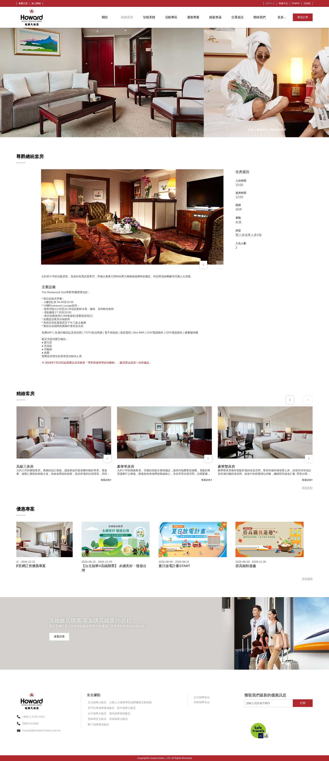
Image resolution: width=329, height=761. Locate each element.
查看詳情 (105, 480)
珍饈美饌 (149, 17)
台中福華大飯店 (97, 713)
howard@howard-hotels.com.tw (41, 730)
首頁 (250, 129)
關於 (105, 17)
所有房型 (307, 487)
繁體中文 (270, 3)
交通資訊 (237, 17)
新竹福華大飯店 (126, 707)
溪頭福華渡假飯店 (119, 713)
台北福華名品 (202, 697)
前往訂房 (302, 17)
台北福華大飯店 (97, 702)
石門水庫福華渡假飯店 (101, 707)
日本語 (307, 3)
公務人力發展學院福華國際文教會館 (130, 702)
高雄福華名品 (202, 702)
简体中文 (283, 3)
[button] (220, 264)
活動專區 (171, 17)
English (296, 3)
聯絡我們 (259, 17)
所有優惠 (307, 578)
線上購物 (36, 3)
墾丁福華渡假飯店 (98, 724)
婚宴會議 (215, 17)
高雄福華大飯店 (118, 718)
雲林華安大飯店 (97, 718)
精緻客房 (127, 17)
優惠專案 (193, 17)
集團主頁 (23, 3)
